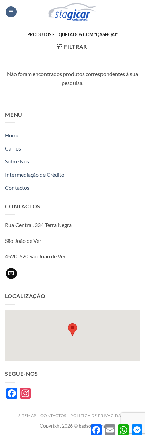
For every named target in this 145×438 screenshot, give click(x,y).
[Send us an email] (11, 273)
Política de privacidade (98, 415)
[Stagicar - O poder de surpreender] (72, 12)
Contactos (17, 187)
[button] (11, 12)
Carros (13, 148)
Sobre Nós (17, 161)
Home (12, 135)
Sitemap (27, 415)
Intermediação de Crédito (34, 174)
